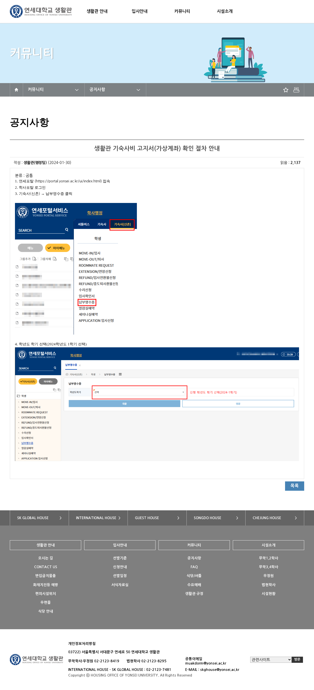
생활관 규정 (194, 593)
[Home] (16, 90)
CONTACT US (45, 567)
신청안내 (120, 567)
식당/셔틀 (194, 575)
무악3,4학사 (268, 567)
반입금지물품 (45, 575)
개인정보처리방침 (82, 643)
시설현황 (268, 593)
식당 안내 (45, 611)
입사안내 (139, 11)
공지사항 (97, 90)
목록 (294, 486)
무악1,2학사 (268, 558)
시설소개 (225, 11)
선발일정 (120, 575)
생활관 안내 (97, 11)
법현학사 (268, 585)
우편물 (45, 602)
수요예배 (194, 585)
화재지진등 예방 (45, 585)
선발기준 (120, 558)
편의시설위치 (45, 593)
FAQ (194, 567)
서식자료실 (120, 585)
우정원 (268, 575)
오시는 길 (45, 558)
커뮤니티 (182, 11)
